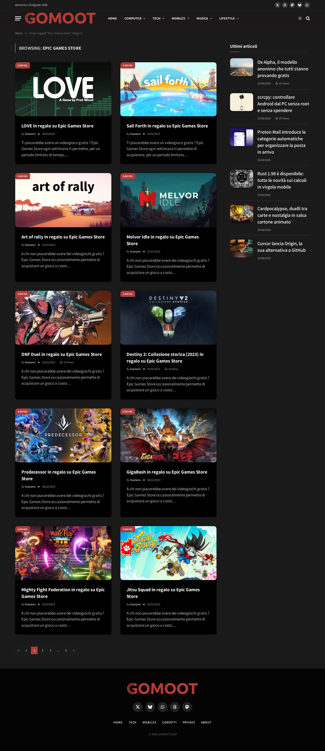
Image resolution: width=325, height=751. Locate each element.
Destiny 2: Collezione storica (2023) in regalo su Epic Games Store (165, 357)
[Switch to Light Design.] (300, 18)
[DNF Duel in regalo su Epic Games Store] (63, 318)
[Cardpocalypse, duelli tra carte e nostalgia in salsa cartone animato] (241, 214)
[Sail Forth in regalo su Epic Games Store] (168, 89)
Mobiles (178, 18)
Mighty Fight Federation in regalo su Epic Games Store (63, 592)
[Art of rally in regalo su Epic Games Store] (63, 200)
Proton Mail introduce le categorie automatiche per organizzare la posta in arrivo (281, 142)
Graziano (30, 134)
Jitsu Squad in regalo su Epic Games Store (163, 592)
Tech (157, 18)
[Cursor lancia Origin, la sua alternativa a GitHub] (241, 248)
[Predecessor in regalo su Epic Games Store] (63, 435)
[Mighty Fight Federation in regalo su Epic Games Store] (63, 553)
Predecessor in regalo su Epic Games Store (58, 475)
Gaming (23, 65)
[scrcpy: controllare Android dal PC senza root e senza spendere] (241, 102)
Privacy (189, 722)
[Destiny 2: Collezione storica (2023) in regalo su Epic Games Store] (168, 318)
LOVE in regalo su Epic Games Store (57, 126)
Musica (202, 18)
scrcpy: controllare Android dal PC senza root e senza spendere (283, 103)
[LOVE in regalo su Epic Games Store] (63, 89)
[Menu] (18, 18)
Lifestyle (227, 18)
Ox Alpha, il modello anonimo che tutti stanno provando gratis (282, 68)
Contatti (169, 722)
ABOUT (206, 722)
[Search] (307, 18)
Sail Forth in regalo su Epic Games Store (167, 126)
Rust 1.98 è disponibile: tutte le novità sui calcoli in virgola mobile (281, 180)
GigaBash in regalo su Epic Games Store (167, 472)
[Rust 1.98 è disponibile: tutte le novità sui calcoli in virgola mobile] (241, 179)
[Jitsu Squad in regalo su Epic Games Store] (168, 553)
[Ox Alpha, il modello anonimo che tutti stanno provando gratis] (241, 67)
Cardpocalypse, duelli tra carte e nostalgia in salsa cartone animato (282, 215)
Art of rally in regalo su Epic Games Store (63, 237)
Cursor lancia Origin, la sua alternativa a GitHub (281, 246)
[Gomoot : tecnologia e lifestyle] (60, 18)
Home (112, 18)
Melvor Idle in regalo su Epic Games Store (163, 240)
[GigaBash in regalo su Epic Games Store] (168, 435)
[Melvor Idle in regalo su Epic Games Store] (168, 200)
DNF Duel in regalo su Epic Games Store (61, 354)
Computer (132, 18)
